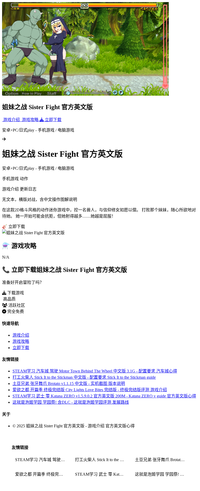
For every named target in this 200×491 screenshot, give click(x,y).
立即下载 (20, 347)
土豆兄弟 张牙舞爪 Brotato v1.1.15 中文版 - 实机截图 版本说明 (68, 383)
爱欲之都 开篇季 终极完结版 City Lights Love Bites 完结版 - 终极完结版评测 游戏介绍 (89, 390)
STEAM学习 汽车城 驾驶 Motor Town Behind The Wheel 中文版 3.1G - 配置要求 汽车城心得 (94, 371)
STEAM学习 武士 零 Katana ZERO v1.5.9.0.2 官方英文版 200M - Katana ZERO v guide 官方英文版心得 (104, 396)
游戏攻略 (20, 341)
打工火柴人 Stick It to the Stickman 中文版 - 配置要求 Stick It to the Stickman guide (84, 377)
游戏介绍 (20, 335)
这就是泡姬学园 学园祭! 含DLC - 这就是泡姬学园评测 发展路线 (70, 402)
